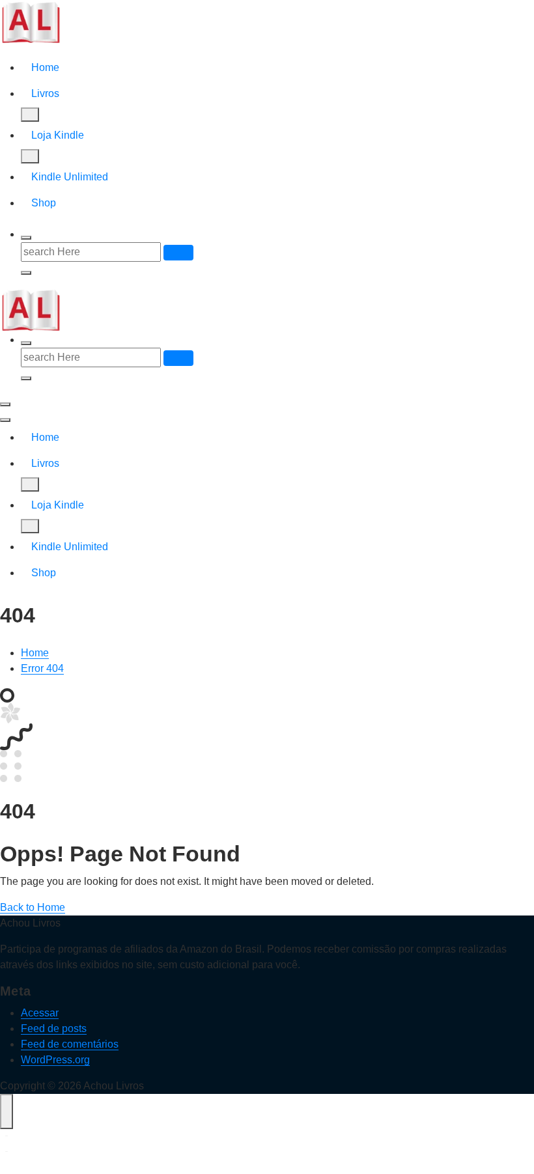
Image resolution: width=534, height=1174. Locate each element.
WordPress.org (55, 1059)
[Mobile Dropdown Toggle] (30, 114)
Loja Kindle (57, 135)
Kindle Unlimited (69, 176)
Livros (45, 93)
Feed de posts (54, 1028)
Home (45, 67)
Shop (43, 202)
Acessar (40, 1012)
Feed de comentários (70, 1044)
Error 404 (42, 668)
